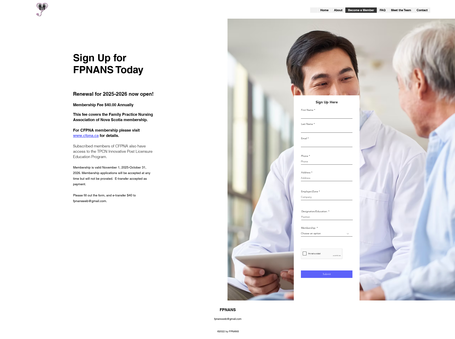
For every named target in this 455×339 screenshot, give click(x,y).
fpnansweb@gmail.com (89, 201)
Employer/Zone (309, 191)
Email (304, 138)
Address (306, 172)
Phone (304, 156)
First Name (307, 110)
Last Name (307, 124)
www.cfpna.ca (86, 135)
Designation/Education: (314, 211)
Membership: (308, 228)
